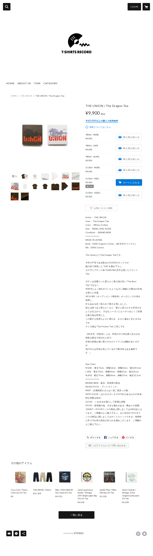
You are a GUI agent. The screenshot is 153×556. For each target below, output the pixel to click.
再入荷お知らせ (131, 137)
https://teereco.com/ (144, 534)
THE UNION (26, 96)
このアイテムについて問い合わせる (109, 445)
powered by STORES (73, 533)
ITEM (37, 83)
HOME (10, 83)
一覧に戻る (76, 514)
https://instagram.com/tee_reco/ (138, 534)
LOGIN (134, 6)
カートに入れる (131, 182)
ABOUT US (24, 83)
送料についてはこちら (100, 127)
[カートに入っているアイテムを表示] (146, 6)
